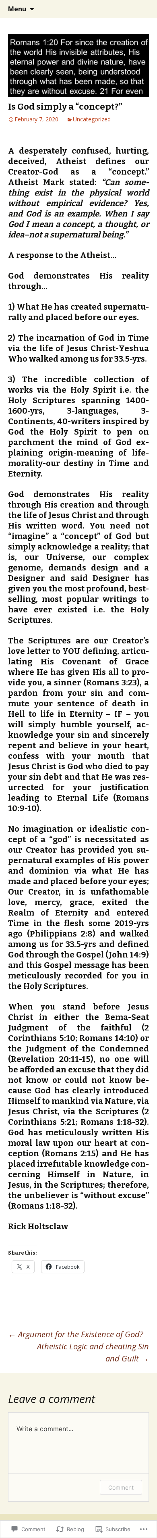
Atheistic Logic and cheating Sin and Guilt (93, 1352)
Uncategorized (92, 119)
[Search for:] (142, 9)
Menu (17, 8)
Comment (121, 1487)
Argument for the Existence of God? (75, 1334)
